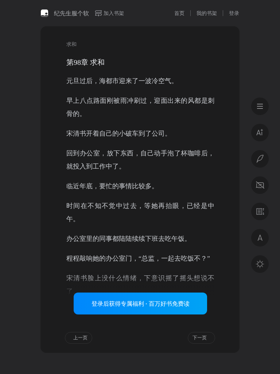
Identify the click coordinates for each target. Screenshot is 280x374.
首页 (179, 13)
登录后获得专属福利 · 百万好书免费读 (141, 303)
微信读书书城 (44, 13)
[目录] (260, 106)
